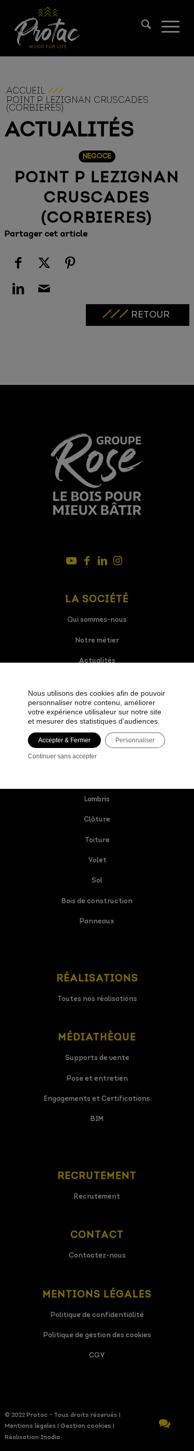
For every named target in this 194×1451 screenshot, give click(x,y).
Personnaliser (135, 740)
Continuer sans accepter (62, 756)
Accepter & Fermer (64, 740)
